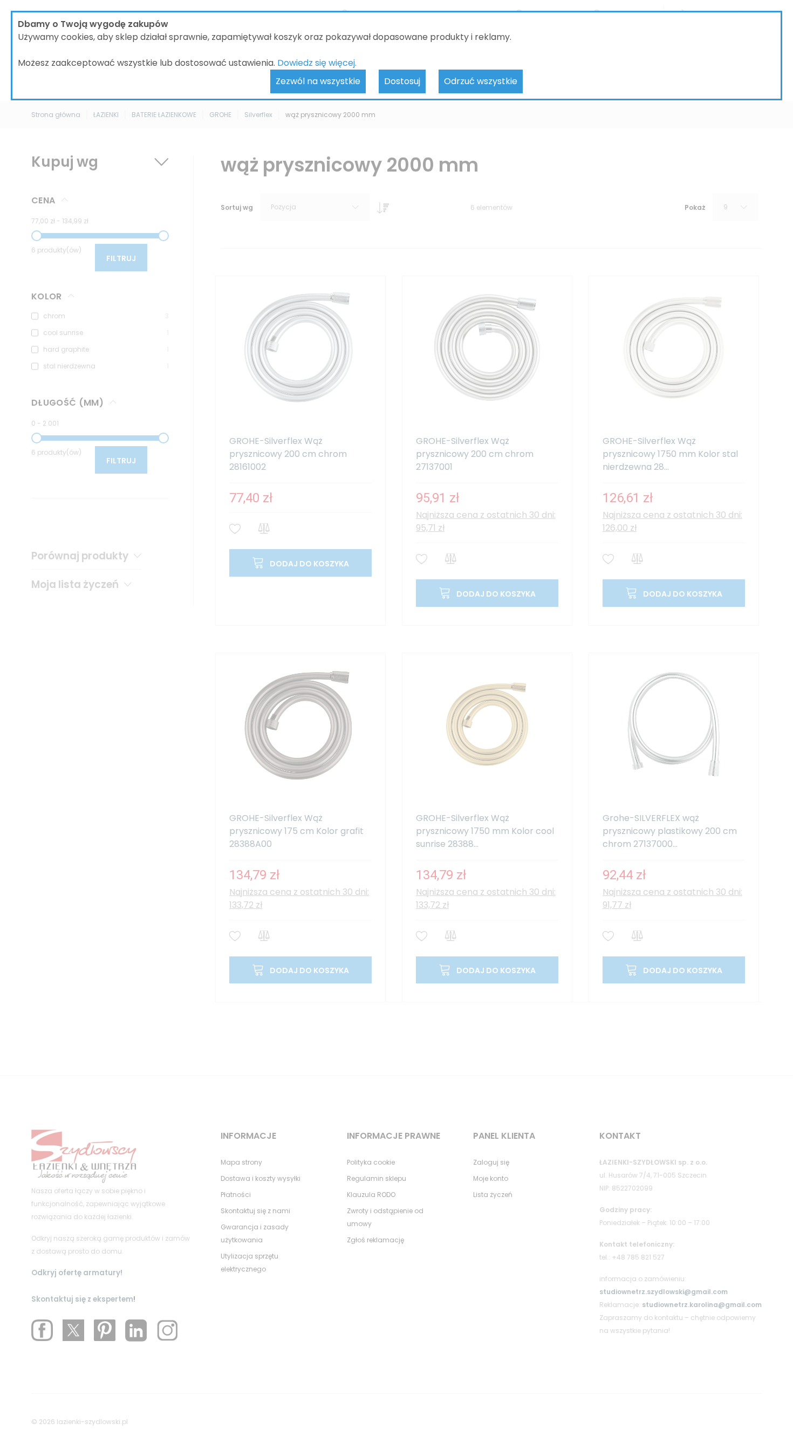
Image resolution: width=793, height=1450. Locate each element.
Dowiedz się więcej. (317, 63)
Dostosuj (402, 81)
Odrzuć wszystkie (480, 81)
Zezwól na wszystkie (318, 81)
